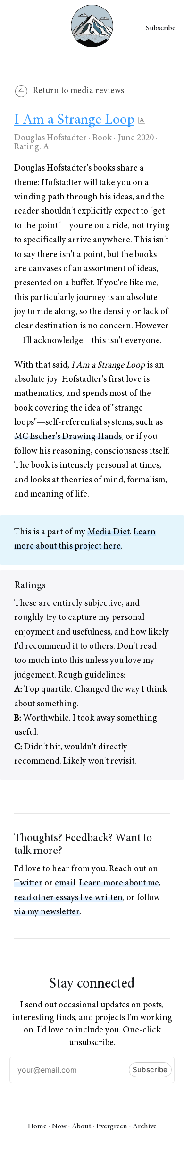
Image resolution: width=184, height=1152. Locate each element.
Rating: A (31, 147)
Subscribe (161, 28)
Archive (145, 1126)
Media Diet (108, 532)
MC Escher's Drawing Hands (68, 436)
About (81, 1126)
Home (37, 1126)
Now (59, 1126)
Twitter (28, 883)
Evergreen (111, 1126)
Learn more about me (119, 883)
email (65, 883)
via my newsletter (47, 912)
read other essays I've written (68, 898)
